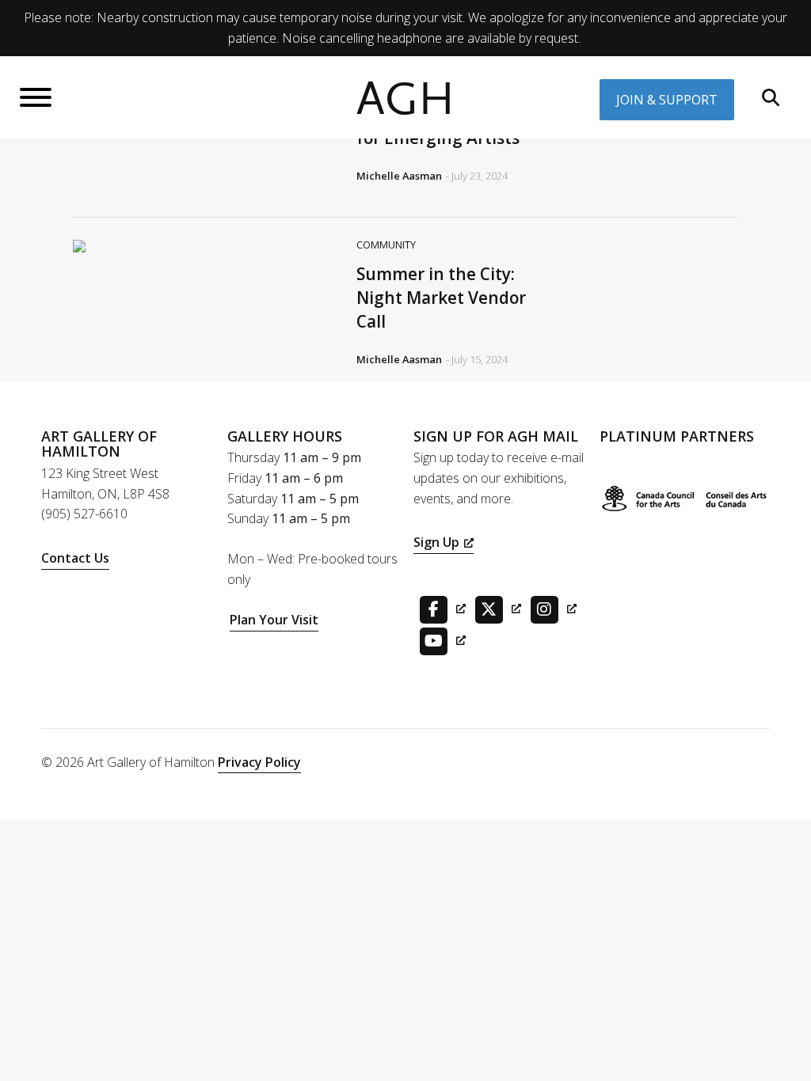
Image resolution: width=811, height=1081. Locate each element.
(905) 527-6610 (84, 513)
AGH (405, 99)
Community (386, 244)
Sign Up (436, 542)
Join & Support (667, 99)
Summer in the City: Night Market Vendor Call (441, 297)
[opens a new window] (439, 607)
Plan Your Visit (274, 619)
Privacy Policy (259, 762)
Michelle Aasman (399, 176)
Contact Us (75, 558)
